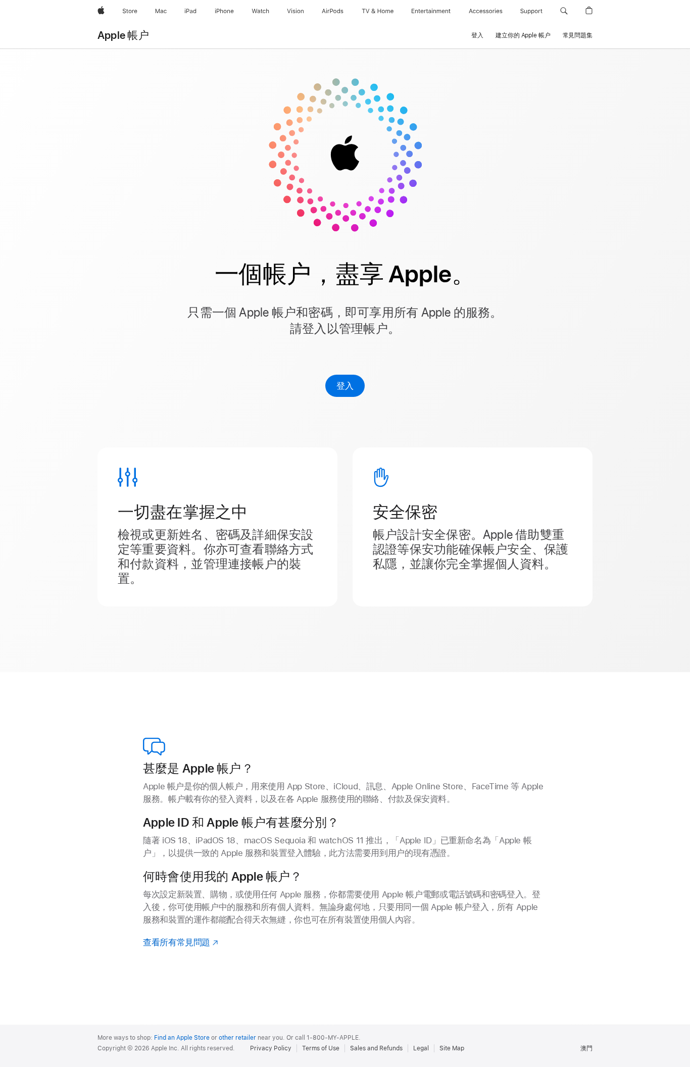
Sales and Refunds (376, 1048)
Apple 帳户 (123, 35)
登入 (344, 386)
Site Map (451, 1048)
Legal (421, 1048)
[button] (564, 11)
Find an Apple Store (182, 1037)
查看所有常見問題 (181, 942)
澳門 (586, 1048)
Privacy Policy (270, 1048)
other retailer (237, 1037)
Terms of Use (320, 1048)
